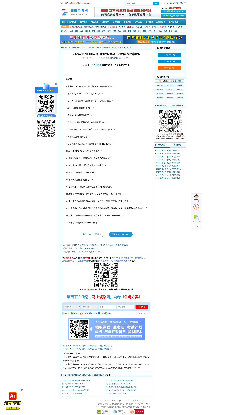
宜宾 (129, 31)
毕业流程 (160, 98)
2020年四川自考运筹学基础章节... (168, 166)
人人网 (102, 313)
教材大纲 (139, 27)
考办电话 (160, 89)
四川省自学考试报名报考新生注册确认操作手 (121, 390)
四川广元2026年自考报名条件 (72, 393)
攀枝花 (87, 31)
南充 (134, 31)
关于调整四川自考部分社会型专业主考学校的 (121, 387)
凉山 (175, 31)
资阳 (124, 31)
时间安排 (170, 85)
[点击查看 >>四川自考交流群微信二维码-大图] (170, 132)
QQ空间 (76, 313)
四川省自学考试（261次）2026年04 (74, 384)
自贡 (81, 31)
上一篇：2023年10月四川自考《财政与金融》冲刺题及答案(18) (87, 346)
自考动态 (83, 22)
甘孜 (170, 31)
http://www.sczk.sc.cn (93, 248)
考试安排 (94, 22)
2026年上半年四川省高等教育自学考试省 (76, 380)
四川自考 (97, 65)
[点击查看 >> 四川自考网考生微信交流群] (46, 137)
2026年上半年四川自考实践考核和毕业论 (76, 390)
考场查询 (122, 27)
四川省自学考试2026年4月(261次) (73, 387)
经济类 (83, 47)
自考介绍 (160, 85)
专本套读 (149, 22)
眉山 (160, 31)
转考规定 (180, 98)
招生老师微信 (177, 105)
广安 (150, 31)
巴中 (155, 31)
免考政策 (170, 98)
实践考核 (180, 93)
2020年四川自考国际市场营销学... (168, 169)
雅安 (144, 31)
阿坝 (165, 31)
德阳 (98, 31)
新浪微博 (85, 313)
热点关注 (161, 145)
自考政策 (72, 22)
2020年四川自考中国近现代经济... (168, 175)
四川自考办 (173, 22)
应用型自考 (160, 22)
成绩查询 (105, 22)
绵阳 (76, 31)
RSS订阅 (176, 3)
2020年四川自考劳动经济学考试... (168, 154)
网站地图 (183, 3)
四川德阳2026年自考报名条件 (116, 393)
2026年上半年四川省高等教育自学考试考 (120, 380)
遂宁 (109, 31)
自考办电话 (168, 3)
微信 (109, 313)
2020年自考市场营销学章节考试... (168, 163)
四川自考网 (76, 47)
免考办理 (147, 27)
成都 (71, 31)
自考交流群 (161, 105)
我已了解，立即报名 (92, 234)
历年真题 (127, 22)
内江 (114, 31)
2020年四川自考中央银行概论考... (168, 178)
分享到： (67, 313)
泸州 (93, 31)
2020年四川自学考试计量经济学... (168, 151)
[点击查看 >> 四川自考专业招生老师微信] (46, 112)
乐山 (119, 31)
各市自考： (64, 31)
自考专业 (116, 22)
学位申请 (179, 27)
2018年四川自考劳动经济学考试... (168, 172)
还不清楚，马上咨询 (120, 234)
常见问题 (177, 145)
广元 (103, 31)
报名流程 (180, 85)
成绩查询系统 (88, 27)
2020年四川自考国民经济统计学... (168, 157)
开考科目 (160, 93)
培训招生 (138, 22)
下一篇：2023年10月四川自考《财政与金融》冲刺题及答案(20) (87, 349)
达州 (139, 31)
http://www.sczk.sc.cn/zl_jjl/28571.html (86, 252)
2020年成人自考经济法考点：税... (168, 160)
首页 (64, 22)
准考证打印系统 (100, 27)
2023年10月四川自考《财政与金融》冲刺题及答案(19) (105, 47)
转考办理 (155, 27)
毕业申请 (171, 27)
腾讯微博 (94, 313)
